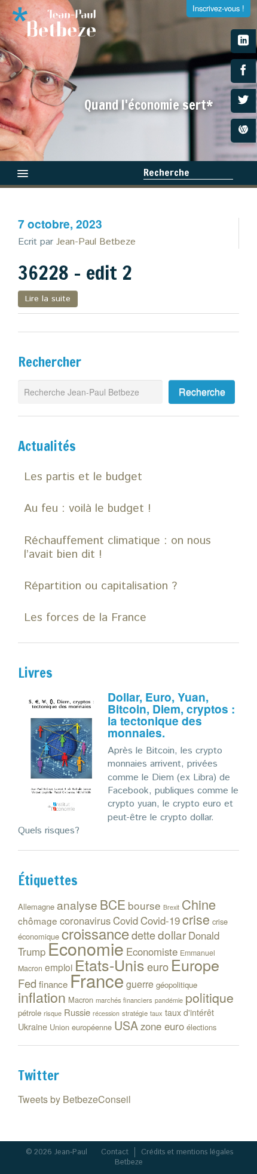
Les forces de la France (85, 618)
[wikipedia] (243, 131)
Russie (77, 1012)
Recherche (166, 172)
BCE (113, 904)
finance (53, 984)
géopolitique (176, 984)
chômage (37, 920)
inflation (42, 997)
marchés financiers (124, 1000)
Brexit (171, 907)
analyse (77, 905)
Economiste (152, 951)
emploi (58, 967)
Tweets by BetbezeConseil (74, 1099)
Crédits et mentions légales (187, 1152)
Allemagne (36, 906)
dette (143, 935)
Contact (114, 1152)
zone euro (162, 1026)
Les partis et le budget (83, 477)
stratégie (135, 1013)
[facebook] (243, 71)
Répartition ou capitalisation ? (100, 586)
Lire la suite (48, 299)
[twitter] (243, 101)
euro (158, 966)
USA (126, 1025)
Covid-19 (160, 920)
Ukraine (32, 1026)
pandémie (169, 1000)
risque (53, 1013)
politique (209, 997)
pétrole (29, 1012)
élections (201, 1027)
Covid (125, 920)
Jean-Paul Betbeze (96, 242)
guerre (140, 984)
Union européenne (81, 1027)
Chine (199, 904)
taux (156, 1013)
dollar (172, 934)
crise (196, 919)
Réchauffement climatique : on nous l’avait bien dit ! (117, 548)
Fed (27, 983)
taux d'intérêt (189, 1012)
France (97, 980)
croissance (95, 933)
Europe (195, 964)
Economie (86, 948)
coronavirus (85, 920)
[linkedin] (243, 41)
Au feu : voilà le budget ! (87, 509)
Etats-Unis (110, 964)
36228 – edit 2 (75, 272)
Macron (80, 999)
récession (106, 1013)
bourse (144, 905)
